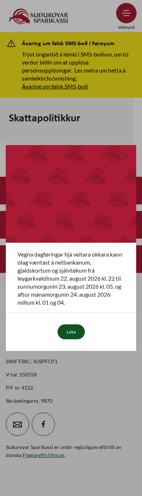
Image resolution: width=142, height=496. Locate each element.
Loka (71, 332)
